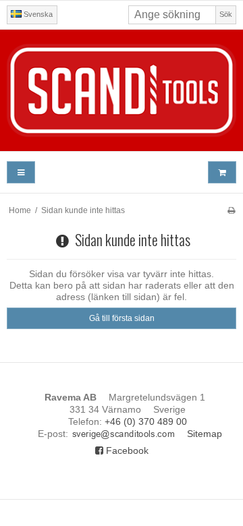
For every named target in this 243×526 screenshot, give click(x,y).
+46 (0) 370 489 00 (146, 421)
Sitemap (204, 433)
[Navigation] (21, 172)
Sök (225, 14)
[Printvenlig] (231, 210)
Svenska (37, 14)
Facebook (125, 450)
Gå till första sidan (122, 318)
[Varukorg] (222, 172)
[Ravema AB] (121, 90)
